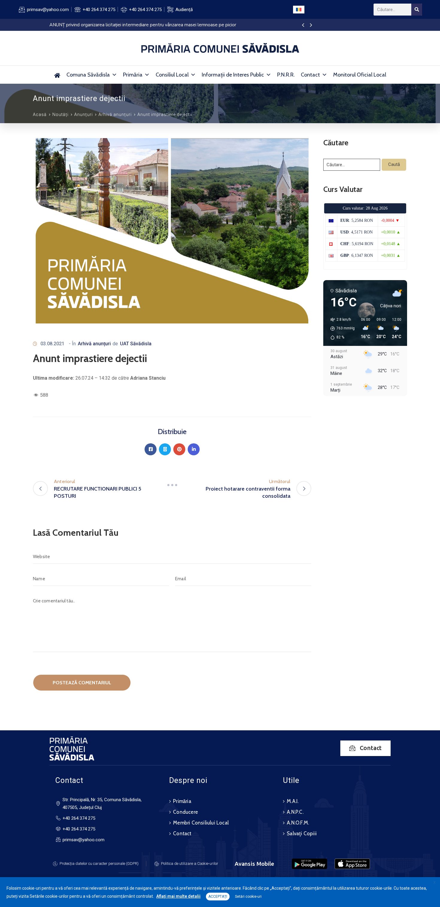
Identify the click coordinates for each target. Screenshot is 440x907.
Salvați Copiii (302, 833)
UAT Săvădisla (135, 343)
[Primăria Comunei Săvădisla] (57, 75)
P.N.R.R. (286, 74)
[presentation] (303, 25)
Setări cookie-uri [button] (248, 896)
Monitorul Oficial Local (359, 74)
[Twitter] (165, 449)
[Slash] (172, 485)
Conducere (185, 812)
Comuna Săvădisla (88, 74)
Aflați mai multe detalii (178, 896)
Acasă (40, 114)
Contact (310, 74)
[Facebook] (151, 449)
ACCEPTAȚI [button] (217, 896)
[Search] (416, 10)
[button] (340, 328)
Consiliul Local (172, 74)
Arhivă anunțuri (115, 114)
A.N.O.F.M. (298, 823)
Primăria (132, 74)
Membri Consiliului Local (201, 823)
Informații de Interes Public (233, 74)
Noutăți (60, 114)
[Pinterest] (179, 449)
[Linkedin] (194, 449)
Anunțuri (83, 114)
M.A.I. (292, 801)
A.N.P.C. (295, 812)
